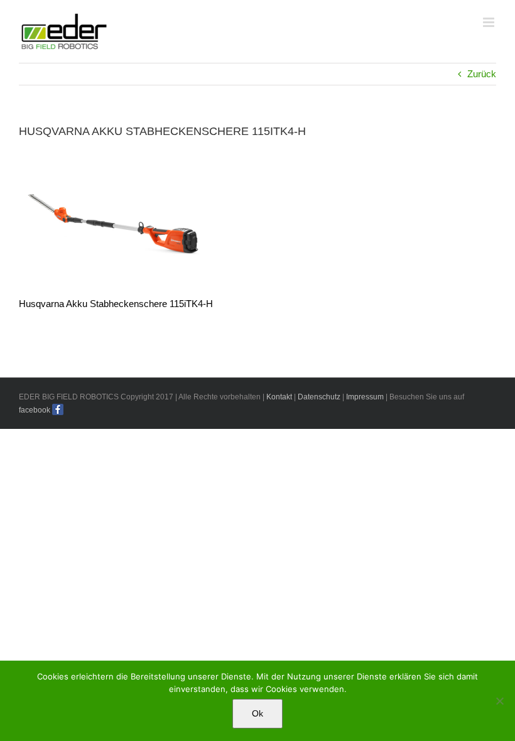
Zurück (481, 73)
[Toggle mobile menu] (489, 22)
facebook (34, 410)
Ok (257, 713)
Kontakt (279, 396)
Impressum (365, 396)
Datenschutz (319, 396)
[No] (499, 701)
